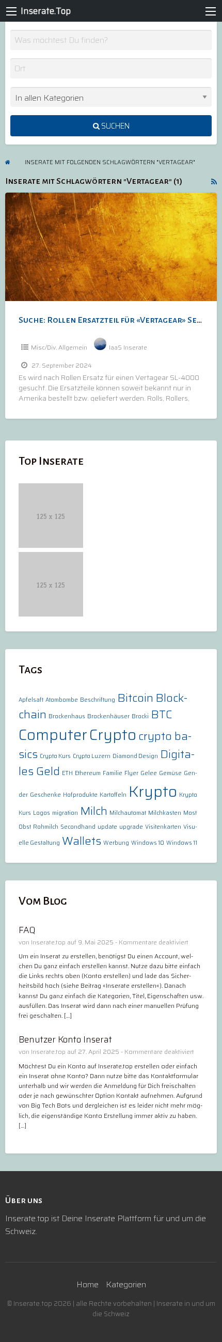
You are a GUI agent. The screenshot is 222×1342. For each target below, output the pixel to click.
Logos (41, 813)
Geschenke (45, 795)
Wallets (81, 841)
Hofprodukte (80, 795)
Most (190, 813)
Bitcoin (135, 698)
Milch (93, 811)
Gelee (148, 773)
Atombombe (61, 700)
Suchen (115, 126)
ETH (67, 773)
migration (65, 813)
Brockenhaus (67, 716)
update (107, 827)
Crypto (112, 735)
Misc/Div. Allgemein (59, 347)
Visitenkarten (163, 827)
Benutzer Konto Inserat (65, 1039)
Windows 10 (147, 843)
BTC (161, 714)
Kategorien (126, 1284)
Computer (53, 735)
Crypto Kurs (55, 756)
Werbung (116, 843)
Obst (25, 827)
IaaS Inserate (128, 347)
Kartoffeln (113, 795)
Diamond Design (135, 756)
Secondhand (78, 827)
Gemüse (170, 773)
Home (87, 1284)
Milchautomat (127, 813)
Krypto (153, 791)
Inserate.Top (46, 11)
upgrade (131, 827)
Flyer (131, 773)
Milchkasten (164, 813)
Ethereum (88, 773)
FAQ (27, 930)
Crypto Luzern (91, 756)
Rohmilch (45, 827)
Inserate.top (48, 942)
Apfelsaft (31, 700)
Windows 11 (181, 843)
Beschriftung (97, 700)
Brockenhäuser (108, 716)
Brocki (140, 716)
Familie (112, 773)
